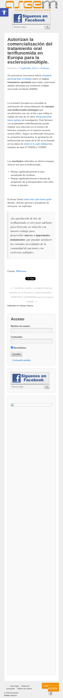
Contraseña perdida (21, 360)
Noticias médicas (26, 306)
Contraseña (16, 337)
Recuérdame (19, 348)
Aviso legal (14, 686)
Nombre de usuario (20, 326)
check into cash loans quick (38, 199)
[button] (4, 12)
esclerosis (44, 68)
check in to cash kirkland (36, 144)
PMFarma (21, 271)
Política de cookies (24, 689)
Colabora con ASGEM (51, 687)
